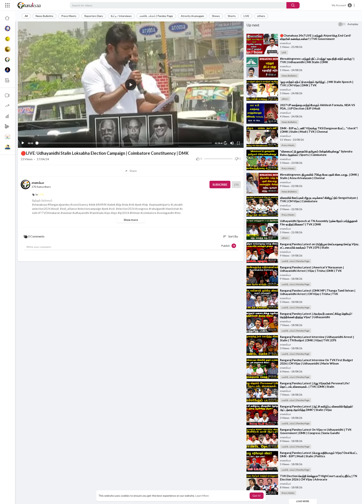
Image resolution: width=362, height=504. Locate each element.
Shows (216, 16)
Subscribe (219, 184)
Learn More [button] (202, 495)
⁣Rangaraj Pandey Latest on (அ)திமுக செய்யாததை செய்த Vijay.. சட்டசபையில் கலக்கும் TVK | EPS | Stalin (319, 245)
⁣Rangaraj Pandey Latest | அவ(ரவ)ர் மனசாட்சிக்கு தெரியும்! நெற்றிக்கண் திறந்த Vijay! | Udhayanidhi (316, 315)
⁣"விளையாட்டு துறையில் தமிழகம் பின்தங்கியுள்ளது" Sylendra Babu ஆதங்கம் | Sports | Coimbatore (316, 153)
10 (225, 143)
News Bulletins (44, 16)
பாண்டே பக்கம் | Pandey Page (156, 16)
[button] (343, 5)
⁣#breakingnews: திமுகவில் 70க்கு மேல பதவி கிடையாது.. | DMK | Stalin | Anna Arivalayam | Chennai (319, 176)
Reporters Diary (93, 16)
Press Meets (68, 16)
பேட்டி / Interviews (121, 16)
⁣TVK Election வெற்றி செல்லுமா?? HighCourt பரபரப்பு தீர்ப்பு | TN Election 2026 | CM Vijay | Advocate (318, 477)
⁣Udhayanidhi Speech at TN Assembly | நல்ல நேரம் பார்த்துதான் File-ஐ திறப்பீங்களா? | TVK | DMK (319, 222)
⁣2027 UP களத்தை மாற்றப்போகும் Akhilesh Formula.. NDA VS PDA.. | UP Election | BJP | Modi (317, 106)
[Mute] (232, 143)
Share (133, 170)
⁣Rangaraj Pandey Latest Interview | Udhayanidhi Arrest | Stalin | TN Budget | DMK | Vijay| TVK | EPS (317, 338)
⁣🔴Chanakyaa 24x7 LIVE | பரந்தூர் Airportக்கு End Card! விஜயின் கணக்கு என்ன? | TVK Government (315, 37)
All (26, 16)
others (261, 16)
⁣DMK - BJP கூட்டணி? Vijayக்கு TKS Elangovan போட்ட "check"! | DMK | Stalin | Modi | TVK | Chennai (319, 129)
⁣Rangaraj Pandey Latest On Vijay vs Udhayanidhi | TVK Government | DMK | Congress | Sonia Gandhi (315, 431)
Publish (226, 245)
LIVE (246, 16)
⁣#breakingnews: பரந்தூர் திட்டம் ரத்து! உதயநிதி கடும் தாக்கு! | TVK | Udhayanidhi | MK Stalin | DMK (317, 60)
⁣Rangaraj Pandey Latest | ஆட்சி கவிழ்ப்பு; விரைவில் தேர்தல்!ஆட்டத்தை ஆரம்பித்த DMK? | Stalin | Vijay (316, 408)
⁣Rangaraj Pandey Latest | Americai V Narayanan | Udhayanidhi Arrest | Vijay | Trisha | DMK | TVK (312, 269)
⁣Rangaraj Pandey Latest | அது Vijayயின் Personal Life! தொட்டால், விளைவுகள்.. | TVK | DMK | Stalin (315, 384)
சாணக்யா (38, 182)
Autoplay (352, 24)
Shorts (232, 16)
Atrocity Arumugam (192, 16)
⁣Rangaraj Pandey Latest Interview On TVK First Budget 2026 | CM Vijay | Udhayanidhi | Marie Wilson (316, 361)
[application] (131, 84)
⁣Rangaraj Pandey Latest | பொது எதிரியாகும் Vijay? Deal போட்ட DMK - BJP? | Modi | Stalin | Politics (319, 454)
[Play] (23, 143)
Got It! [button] (256, 495)
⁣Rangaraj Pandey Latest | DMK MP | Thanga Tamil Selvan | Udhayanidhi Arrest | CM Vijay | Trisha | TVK (317, 292)
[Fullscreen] (238, 143)
